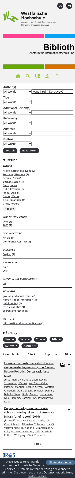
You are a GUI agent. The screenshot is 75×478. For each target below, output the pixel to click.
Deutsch (60, 6)
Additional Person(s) (16, 108)
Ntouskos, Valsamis (33, 424)
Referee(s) (10, 118)
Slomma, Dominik (21, 397)
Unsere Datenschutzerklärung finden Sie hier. (50, 474)
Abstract (9, 129)
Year (8, 339)
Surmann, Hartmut (14, 174)
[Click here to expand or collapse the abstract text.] (69, 364)
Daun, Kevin (10, 185)
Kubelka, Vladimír (24, 427)
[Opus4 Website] (9, 456)
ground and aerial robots (18, 296)
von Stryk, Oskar (38, 383)
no (4, 267)
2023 (5, 225)
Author (9, 345)
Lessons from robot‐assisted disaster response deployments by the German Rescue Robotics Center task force (29, 367)
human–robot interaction (18, 299)
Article (6, 238)
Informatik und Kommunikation (22, 323)
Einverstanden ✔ (60, 462)
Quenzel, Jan (24, 390)
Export (49, 354)
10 (66, 354)
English (7, 254)
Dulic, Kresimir (11, 189)
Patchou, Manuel (14, 387)
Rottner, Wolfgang (14, 435)
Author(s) (9, 87)
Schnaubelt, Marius (15, 383)
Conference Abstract (15, 241)
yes (5, 270)
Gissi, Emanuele (12, 200)
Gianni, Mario (11, 196)
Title (6, 97)
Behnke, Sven (11, 178)
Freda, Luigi (10, 192)
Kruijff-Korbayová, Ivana (17, 170)
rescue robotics (12, 307)
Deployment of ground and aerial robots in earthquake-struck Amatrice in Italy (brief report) (29, 412)
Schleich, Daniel (43, 390)
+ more (9, 208)
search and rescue (13, 310)
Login (69, 6)
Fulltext (8, 139)
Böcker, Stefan (11, 181)
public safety (10, 303)
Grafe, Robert (11, 203)
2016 (5, 221)
